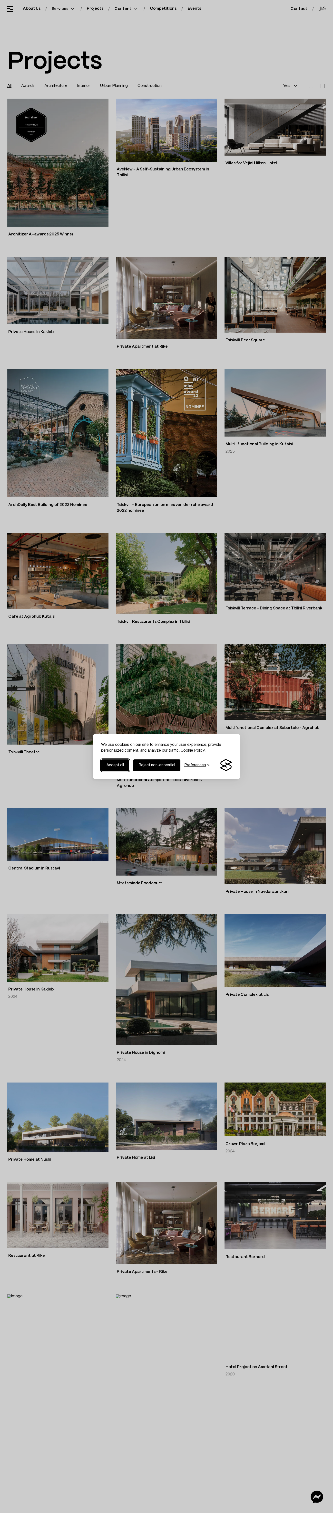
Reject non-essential (156, 765)
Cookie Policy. (193, 750)
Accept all (115, 765)
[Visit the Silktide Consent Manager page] (226, 765)
